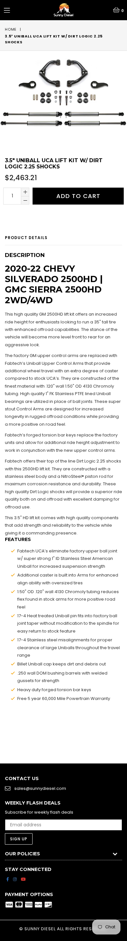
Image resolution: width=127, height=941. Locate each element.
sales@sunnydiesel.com (40, 788)
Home (11, 29)
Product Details (26, 237)
